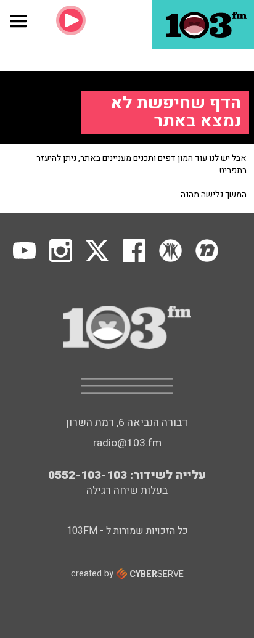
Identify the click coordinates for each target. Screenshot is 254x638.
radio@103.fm (127, 443)
